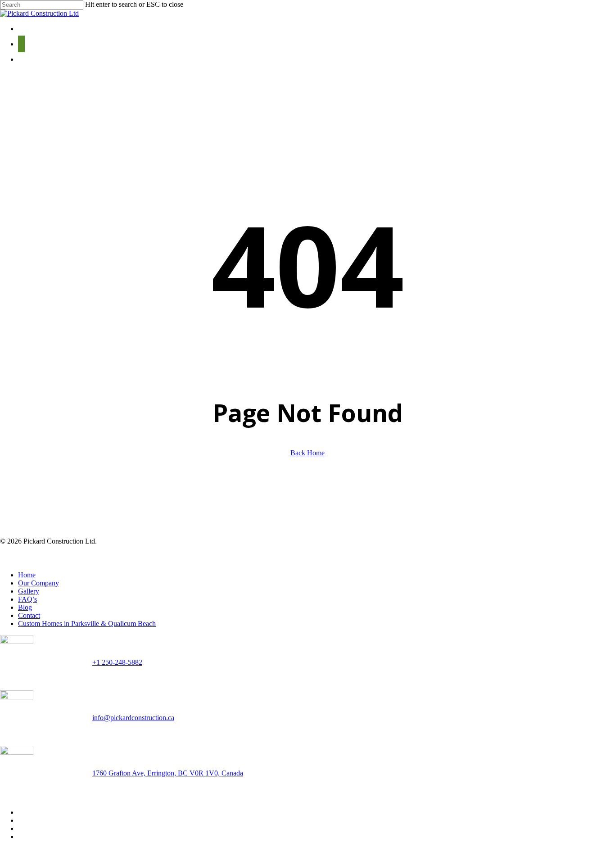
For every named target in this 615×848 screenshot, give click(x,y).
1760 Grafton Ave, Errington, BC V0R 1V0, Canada (167, 773)
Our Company (38, 583)
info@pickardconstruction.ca (133, 717)
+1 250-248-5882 (117, 662)
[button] (21, 44)
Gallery (28, 591)
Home (27, 575)
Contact (29, 615)
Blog (25, 607)
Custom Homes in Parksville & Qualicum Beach (87, 623)
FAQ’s (27, 599)
